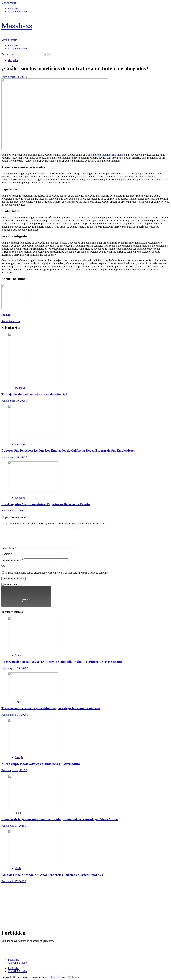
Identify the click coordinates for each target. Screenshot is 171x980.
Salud (18, 812)
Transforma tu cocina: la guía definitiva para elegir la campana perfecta (50, 708)
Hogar (18, 701)
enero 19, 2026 (18, 400)
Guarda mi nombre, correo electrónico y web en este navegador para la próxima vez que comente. (56, 572)
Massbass (16, 25)
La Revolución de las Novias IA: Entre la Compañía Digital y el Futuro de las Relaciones (61, 661)
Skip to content (9, 2)
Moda (18, 868)
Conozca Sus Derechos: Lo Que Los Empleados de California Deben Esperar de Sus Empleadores (68, 450)
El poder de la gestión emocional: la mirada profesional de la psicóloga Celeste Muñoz (59, 819)
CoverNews (56, 977)
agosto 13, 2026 (18, 714)
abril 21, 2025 (17, 510)
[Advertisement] (85, 906)
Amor (18, 655)
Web (3, 566)
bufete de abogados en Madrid (107, 154)
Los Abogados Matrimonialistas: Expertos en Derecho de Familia (45, 504)
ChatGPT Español (17, 11)
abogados (13, 60)
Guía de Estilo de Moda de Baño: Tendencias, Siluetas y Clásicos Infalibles (52, 875)
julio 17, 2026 (17, 881)
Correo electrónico (12, 560)
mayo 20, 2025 (18, 457)
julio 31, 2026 (17, 825)
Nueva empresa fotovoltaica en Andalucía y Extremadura (40, 764)
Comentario (8, 548)
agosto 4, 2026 (18, 770)
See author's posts (10, 321)
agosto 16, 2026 (18, 668)
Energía (19, 757)
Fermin (5, 76)
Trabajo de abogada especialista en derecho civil (34, 394)
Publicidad (13, 8)
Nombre (6, 553)
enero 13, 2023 (18, 76)
